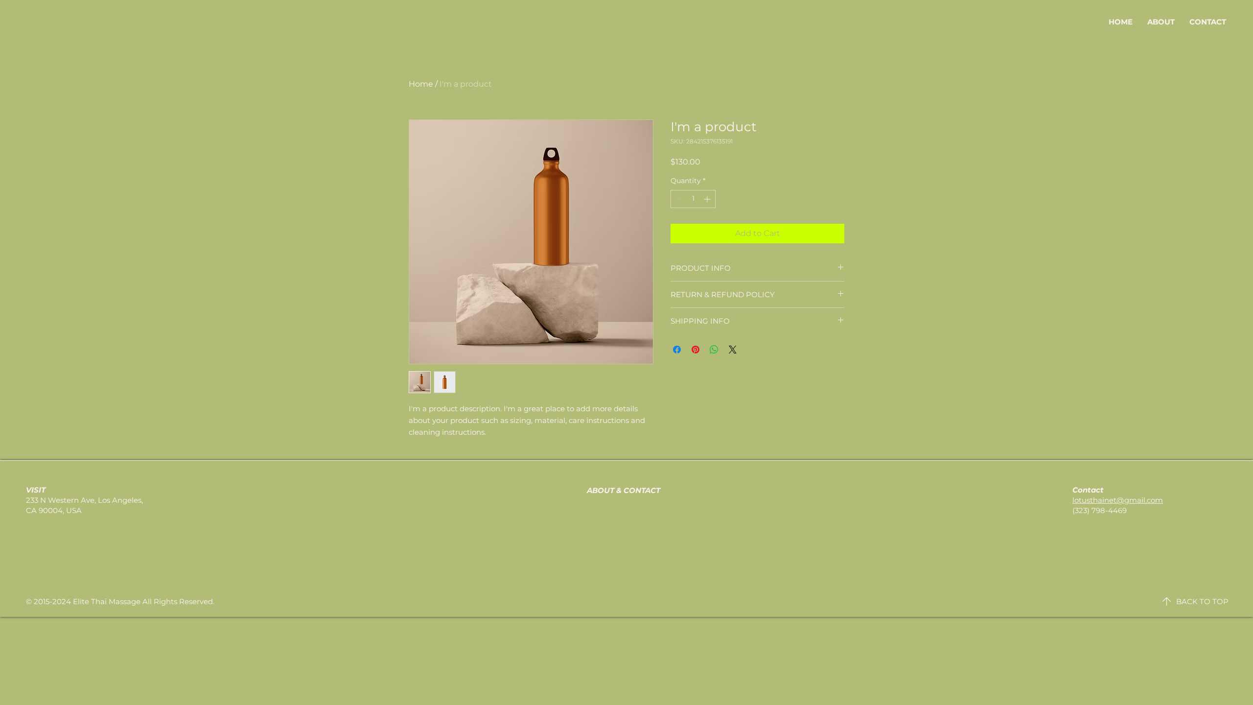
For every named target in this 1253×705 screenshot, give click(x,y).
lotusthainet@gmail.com (1117, 500)
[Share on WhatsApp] (714, 349)
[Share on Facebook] (677, 349)
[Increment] (708, 199)
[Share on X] (733, 349)
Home (421, 84)
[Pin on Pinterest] (695, 349)
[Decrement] (678, 199)
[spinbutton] (693, 199)
